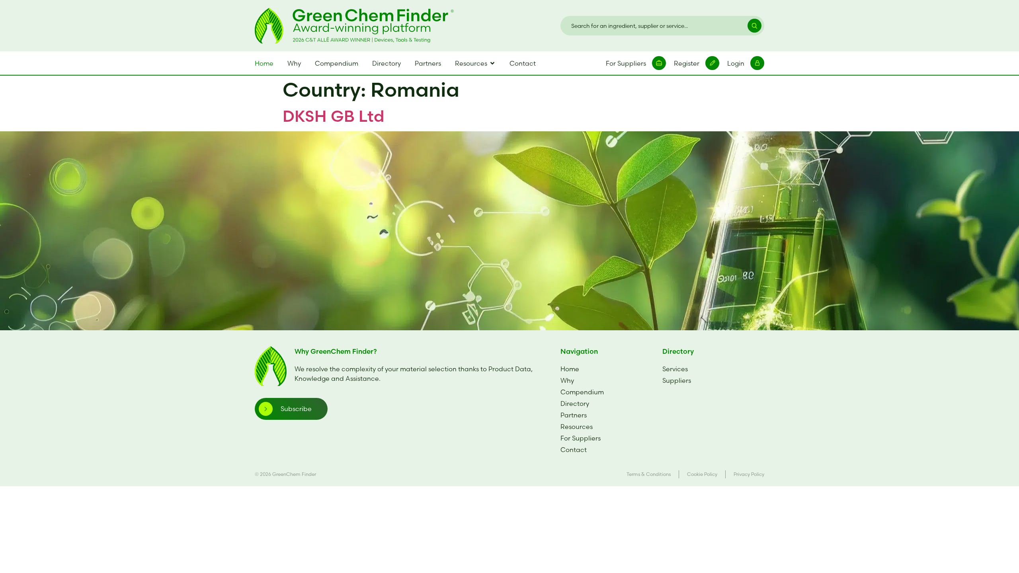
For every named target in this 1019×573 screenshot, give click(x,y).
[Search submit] (750, 26)
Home (569, 369)
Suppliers (676, 380)
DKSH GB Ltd (333, 116)
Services (675, 369)
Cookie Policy (702, 474)
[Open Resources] (492, 63)
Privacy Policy (749, 474)
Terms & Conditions (649, 474)
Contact (573, 450)
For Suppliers (580, 438)
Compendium (582, 392)
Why (567, 380)
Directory (574, 403)
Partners (573, 415)
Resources (576, 427)
